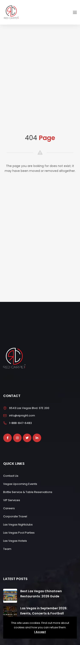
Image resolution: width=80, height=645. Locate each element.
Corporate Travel (15, 516)
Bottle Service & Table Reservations (27, 492)
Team (7, 549)
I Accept (40, 632)
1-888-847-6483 (20, 423)
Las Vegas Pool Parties (19, 533)
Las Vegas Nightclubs (18, 524)
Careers (9, 508)
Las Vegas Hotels (15, 541)
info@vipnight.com (22, 415)
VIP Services (11, 500)
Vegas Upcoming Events (20, 484)
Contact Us (10, 476)
